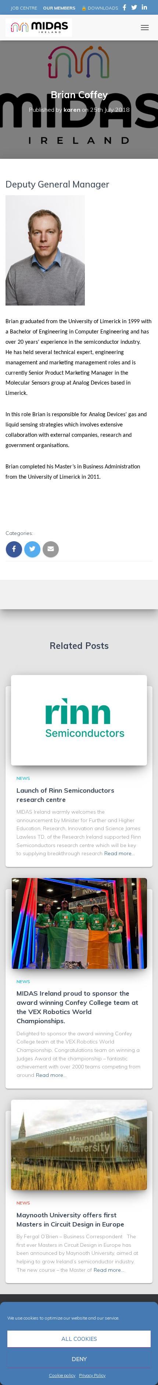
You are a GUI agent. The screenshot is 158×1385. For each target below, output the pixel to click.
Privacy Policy (92, 1375)
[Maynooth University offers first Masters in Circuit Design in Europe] (79, 1144)
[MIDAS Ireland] (42, 27)
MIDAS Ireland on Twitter (134, 8)
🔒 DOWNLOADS (99, 8)
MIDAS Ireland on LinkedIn (144, 8)
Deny (79, 1359)
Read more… (119, 853)
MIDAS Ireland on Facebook (124, 8)
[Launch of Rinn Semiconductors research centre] (79, 719)
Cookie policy (62, 1375)
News (23, 778)
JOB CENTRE (23, 8)
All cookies (79, 1338)
